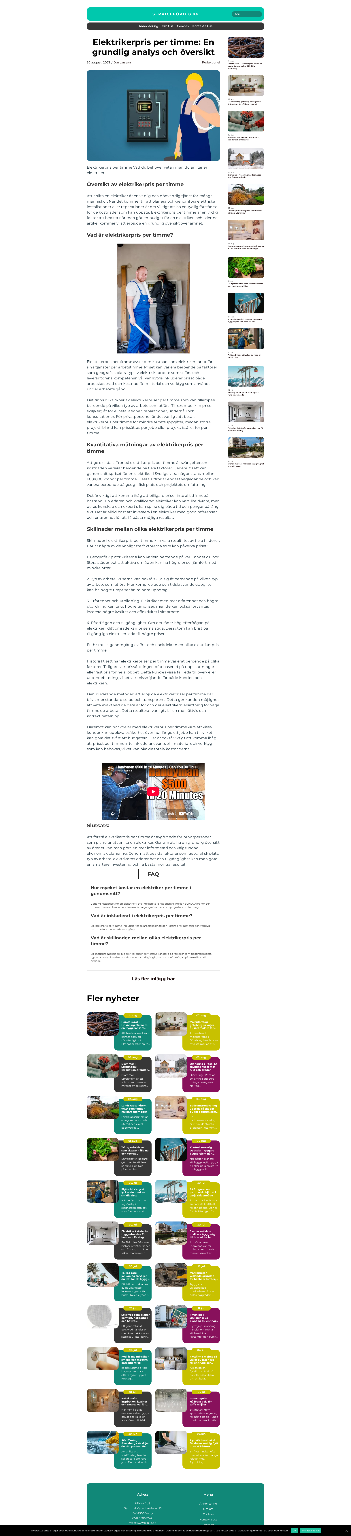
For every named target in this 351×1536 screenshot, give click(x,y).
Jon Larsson (122, 62)
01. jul (132, 1392)
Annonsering (148, 26)
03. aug (201, 1057)
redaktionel (211, 62)
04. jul (201, 1350)
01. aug (132, 1140)
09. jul (133, 1350)
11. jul (201, 1308)
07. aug (201, 1015)
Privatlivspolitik (311, 1530)
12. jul (132, 1308)
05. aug (133, 1057)
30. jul (133, 1182)
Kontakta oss (202, 26)
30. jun (133, 1433)
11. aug (133, 1015)
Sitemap (208, 1524)
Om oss (167, 26)
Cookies (183, 26)
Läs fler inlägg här (153, 978)
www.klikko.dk (146, 1522)
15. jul (201, 1266)
